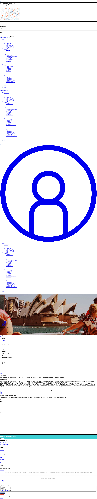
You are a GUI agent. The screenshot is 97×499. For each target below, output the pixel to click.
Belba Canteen (2, 462)
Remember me (4, 489)
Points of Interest (3, 451)
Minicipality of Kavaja (4, 442)
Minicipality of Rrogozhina (4, 444)
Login (3, 480)
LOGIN (1, 498)
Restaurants (2, 459)
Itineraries (2, 450)
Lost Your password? (4, 490)
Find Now (11, 36)
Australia (3, 340)
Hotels (1, 457)
